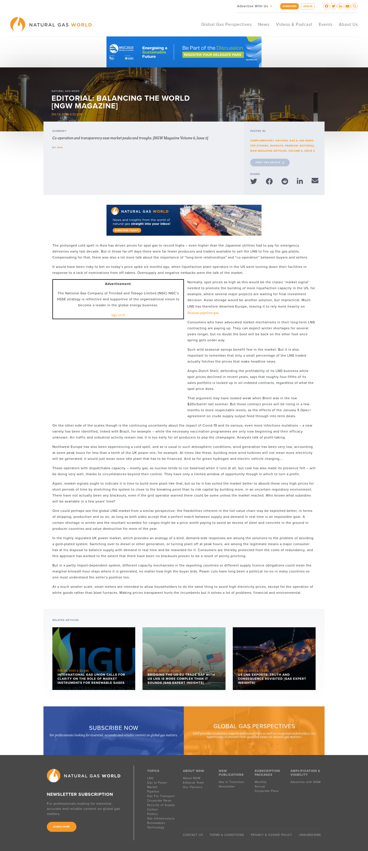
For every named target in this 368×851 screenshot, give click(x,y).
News (263, 24)
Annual (260, 786)
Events (325, 24)
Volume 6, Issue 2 (301, 150)
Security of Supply (161, 805)
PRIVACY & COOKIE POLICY (271, 835)
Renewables (156, 823)
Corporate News (159, 800)
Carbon (152, 809)
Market (152, 787)
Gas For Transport (161, 796)
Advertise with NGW (305, 782)
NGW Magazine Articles (268, 150)
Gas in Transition (231, 782)
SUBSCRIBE (289, 6)
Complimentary (262, 140)
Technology (155, 827)
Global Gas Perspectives (226, 24)
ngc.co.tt (118, 314)
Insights (276, 145)
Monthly (261, 782)
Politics (152, 814)
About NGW (191, 778)
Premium (291, 145)
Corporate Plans (267, 791)
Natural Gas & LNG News (294, 140)
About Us (348, 24)
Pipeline (153, 791)
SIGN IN (307, 6)
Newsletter (227, 786)
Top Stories (259, 145)
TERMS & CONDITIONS (227, 835)
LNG (150, 778)
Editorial (307, 145)
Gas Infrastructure (161, 818)
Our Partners (193, 787)
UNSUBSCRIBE (310, 835)
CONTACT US (193, 835)
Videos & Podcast (294, 24)
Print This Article (268, 162)
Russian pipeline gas (202, 312)
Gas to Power (157, 782)
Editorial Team (193, 782)
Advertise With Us (255, 6)
